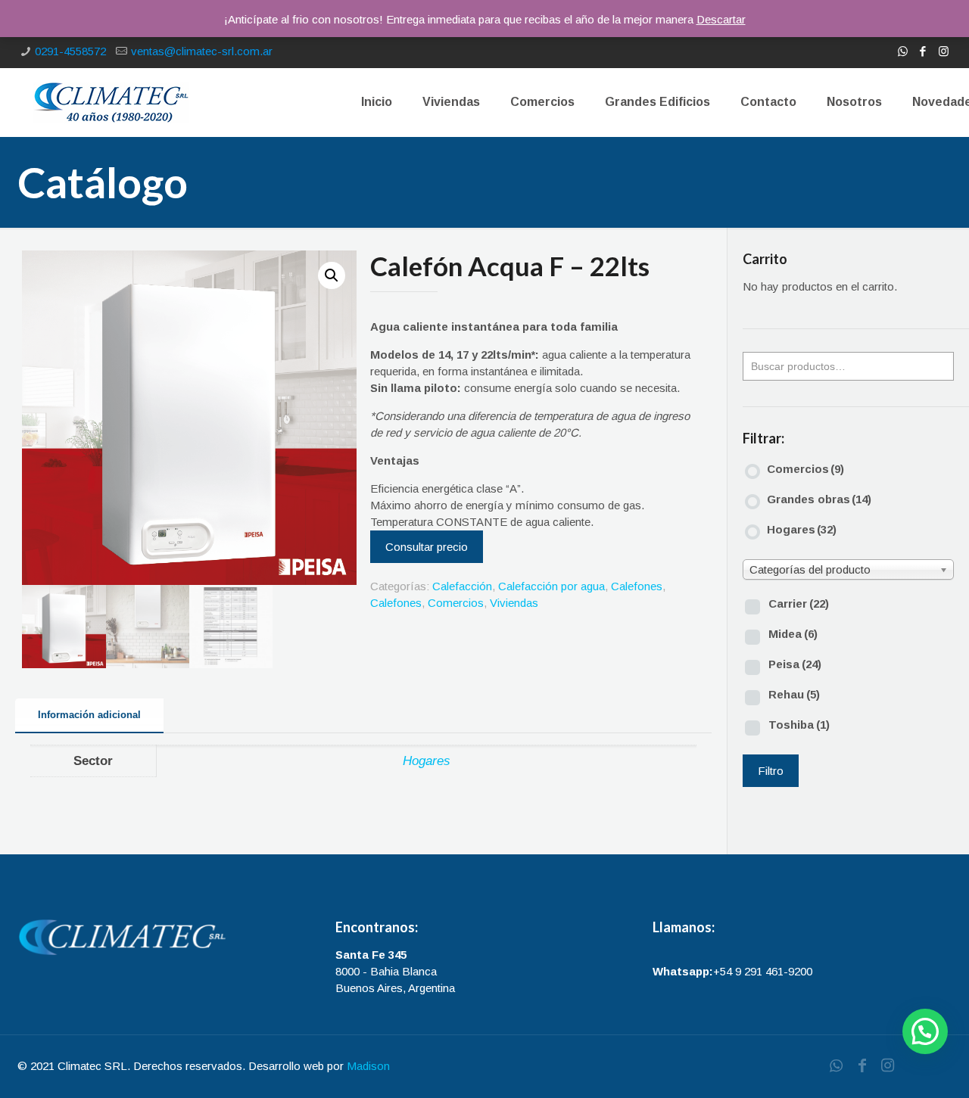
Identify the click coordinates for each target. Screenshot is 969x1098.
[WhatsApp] (903, 51)
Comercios (456, 602)
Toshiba (799, 724)
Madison (368, 1065)
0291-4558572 (70, 51)
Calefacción (462, 586)
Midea (793, 633)
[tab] (89, 715)
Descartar (721, 19)
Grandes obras (819, 499)
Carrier (798, 603)
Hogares (426, 760)
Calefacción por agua (551, 586)
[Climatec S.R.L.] (111, 102)
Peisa (794, 664)
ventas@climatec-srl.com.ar (202, 51)
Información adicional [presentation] (89, 714)
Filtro (771, 770)
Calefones (636, 586)
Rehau (794, 694)
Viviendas (514, 602)
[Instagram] (944, 51)
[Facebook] (923, 51)
